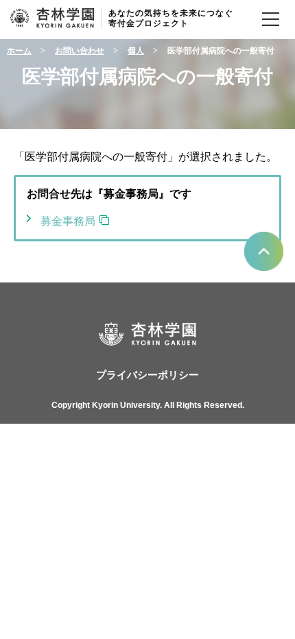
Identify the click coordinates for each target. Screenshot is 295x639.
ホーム (19, 51)
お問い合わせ (79, 51)
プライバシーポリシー (147, 375)
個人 (136, 51)
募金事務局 (67, 221)
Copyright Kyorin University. (106, 405)
